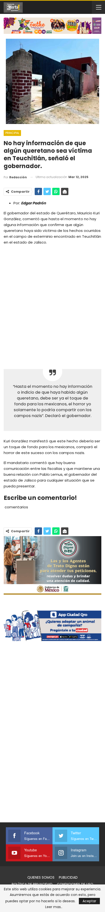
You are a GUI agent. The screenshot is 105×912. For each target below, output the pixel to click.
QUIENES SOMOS (40, 877)
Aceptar (89, 901)
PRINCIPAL (12, 133)
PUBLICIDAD (68, 877)
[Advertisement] (52, 303)
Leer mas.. (53, 907)
